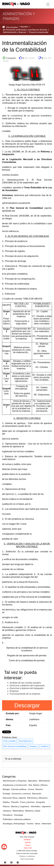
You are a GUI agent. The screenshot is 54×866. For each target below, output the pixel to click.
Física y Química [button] (27, 802)
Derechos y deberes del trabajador (27, 688)
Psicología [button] (18, 815)
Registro (33, 746)
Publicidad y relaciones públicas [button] (17, 819)
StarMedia (27, 839)
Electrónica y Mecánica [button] (37, 798)
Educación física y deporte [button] (14, 798)
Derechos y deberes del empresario (27, 685)
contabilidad (17, 115)
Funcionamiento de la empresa (25, 694)
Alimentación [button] (44, 781)
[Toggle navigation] (48, 4)
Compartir (10, 58)
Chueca (27, 845)
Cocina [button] (31, 789)
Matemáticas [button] (18, 811)
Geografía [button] (40, 802)
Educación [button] (36, 793)
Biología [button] (6, 789)
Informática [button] (35, 806)
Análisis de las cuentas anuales (25, 683)
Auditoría (45, 746)
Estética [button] (6, 802)
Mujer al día (28, 848)
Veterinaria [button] (46, 823)
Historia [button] (6, 806)
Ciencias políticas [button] (18, 789)
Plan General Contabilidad (14, 746)
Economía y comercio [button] (21, 793)
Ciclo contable (9, 741)
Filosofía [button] (15, 802)
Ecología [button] (6, 793)
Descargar (27, 705)
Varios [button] (37, 823)
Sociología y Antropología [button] (14, 823)
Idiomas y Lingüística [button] (20, 806)
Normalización (25, 741)
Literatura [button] (7, 811)
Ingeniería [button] (46, 806)
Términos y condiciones (27, 856)
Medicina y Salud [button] (32, 811)
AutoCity (28, 842)
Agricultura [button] (32, 781)
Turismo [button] (30, 823)
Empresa (14, 691)
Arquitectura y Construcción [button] (15, 785)
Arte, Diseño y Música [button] (37, 785)
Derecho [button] (39, 789)
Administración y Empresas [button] (15, 781)
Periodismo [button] (8, 815)
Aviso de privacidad (27, 859)
